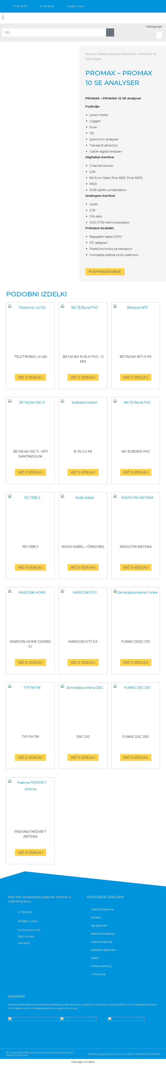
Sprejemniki (99, 925)
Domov (90, 54)
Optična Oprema (102, 909)
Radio (95, 958)
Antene (96, 917)
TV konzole (98, 974)
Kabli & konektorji (102, 933)
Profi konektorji (101, 966)
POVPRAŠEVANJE (105, 272)
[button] (159, 18)
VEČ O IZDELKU (30, 377)
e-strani (23, 1055)
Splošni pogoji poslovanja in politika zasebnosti (118, 1053)
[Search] (110, 32)
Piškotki (155, 1053)
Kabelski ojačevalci (103, 949)
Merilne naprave (108, 54)
